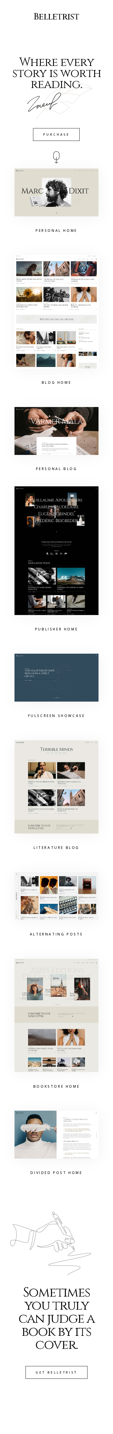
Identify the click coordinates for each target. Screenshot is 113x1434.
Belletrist (56, 17)
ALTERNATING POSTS (56, 934)
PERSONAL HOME (56, 230)
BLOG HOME (56, 382)
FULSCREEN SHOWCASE (56, 715)
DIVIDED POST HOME (56, 1172)
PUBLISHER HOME (56, 629)
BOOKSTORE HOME (56, 1086)
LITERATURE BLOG (56, 847)
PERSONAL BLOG (56, 468)
